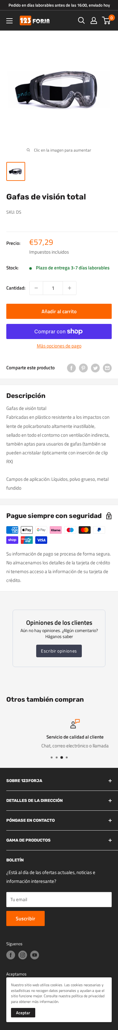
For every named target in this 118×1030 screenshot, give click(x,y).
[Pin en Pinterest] (83, 367)
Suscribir (25, 918)
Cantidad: (15, 287)
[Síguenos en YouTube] (34, 955)
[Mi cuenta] (94, 20)
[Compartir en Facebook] (71, 367)
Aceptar (23, 1013)
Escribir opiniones (59, 650)
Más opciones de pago (59, 345)
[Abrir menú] (9, 20)
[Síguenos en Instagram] (22, 955)
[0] (106, 20)
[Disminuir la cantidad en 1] (36, 288)
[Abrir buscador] (81, 20)
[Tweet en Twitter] (95, 367)
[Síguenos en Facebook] (10, 955)
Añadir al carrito (59, 311)
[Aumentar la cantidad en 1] (69, 288)
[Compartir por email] (107, 367)
